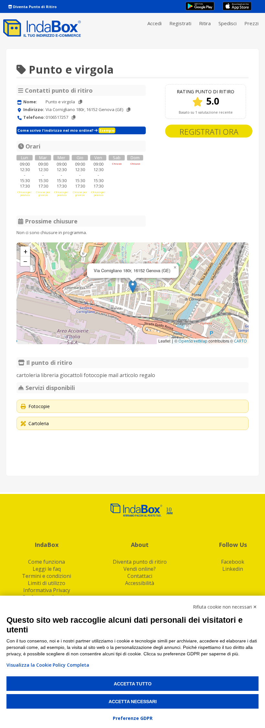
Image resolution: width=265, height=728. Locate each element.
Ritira (205, 23)
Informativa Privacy (46, 590)
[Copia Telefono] (73, 117)
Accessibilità (139, 583)
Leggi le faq (47, 568)
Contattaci (139, 575)
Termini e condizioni (46, 575)
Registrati (180, 23)
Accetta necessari (133, 701)
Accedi (154, 23)
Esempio (107, 130)
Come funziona (46, 561)
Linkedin (232, 568)
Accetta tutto (133, 683)
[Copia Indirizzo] (128, 110)
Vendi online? (139, 568)
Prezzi (251, 23)
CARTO (240, 341)
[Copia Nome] (80, 102)
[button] (133, 286)
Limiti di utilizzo (46, 583)
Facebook (232, 561)
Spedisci (227, 23)
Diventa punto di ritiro (140, 561)
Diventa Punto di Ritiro (34, 6)
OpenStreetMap (192, 341)
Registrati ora (208, 131)
